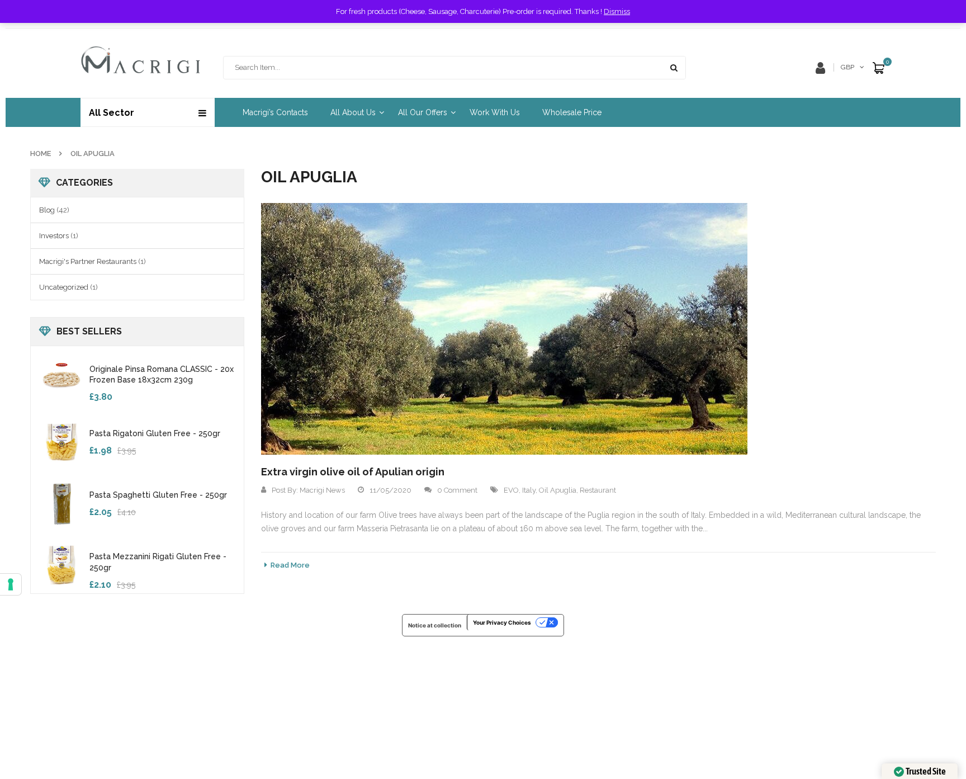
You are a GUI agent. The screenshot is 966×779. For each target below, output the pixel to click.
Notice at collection (434, 625)
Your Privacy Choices (502, 622)
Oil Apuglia (557, 490)
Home (40, 153)
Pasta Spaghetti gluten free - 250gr (158, 494)
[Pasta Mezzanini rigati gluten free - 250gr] (61, 564)
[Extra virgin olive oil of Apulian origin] (504, 329)
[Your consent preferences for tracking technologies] (10, 584)
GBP (847, 67)
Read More (290, 565)
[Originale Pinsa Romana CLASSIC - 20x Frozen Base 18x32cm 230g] (61, 377)
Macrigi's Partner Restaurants (87, 261)
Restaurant (598, 490)
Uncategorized (63, 287)
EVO (511, 490)
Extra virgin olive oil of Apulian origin (352, 472)
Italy (529, 490)
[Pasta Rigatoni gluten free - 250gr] (61, 441)
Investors (54, 236)
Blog (47, 210)
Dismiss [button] (617, 11)
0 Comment (457, 490)
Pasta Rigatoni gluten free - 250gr (154, 433)
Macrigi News (322, 490)
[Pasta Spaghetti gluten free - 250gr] (61, 502)
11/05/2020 (390, 490)
